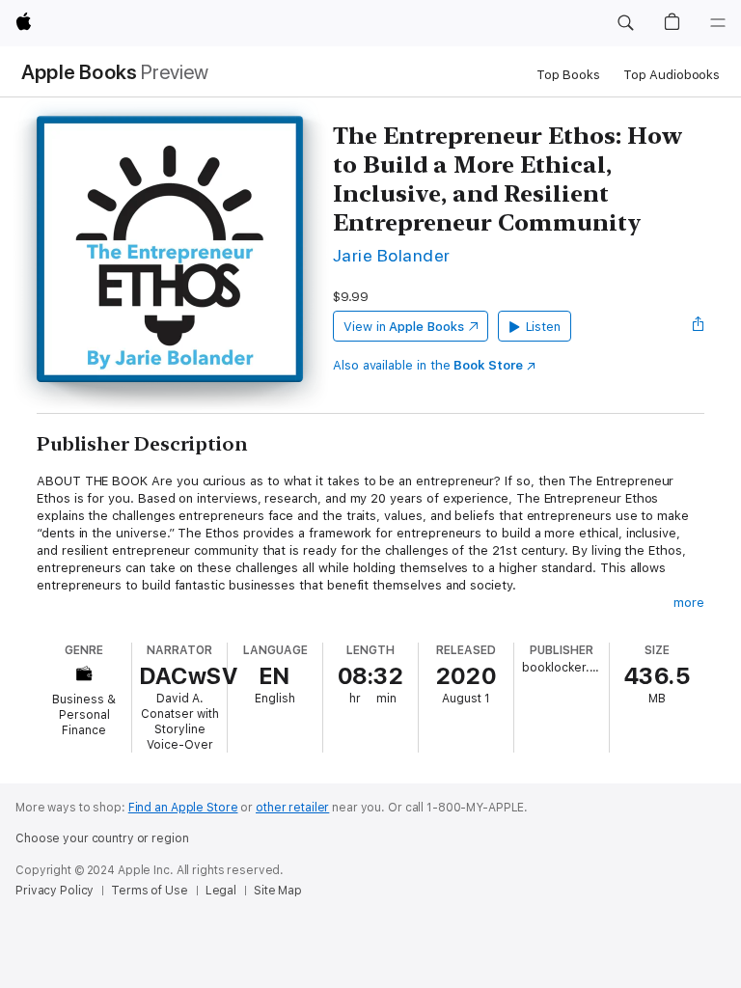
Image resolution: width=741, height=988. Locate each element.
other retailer (292, 807)
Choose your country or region (102, 838)
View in (403, 326)
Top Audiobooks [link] (671, 75)
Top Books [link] (568, 75)
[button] (625, 23)
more (688, 602)
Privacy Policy (54, 890)
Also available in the (428, 365)
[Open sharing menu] (698, 326)
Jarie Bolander (392, 255)
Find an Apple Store (183, 807)
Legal (221, 890)
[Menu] (718, 23)
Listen (544, 326)
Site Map (278, 890)
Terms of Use (149, 890)
